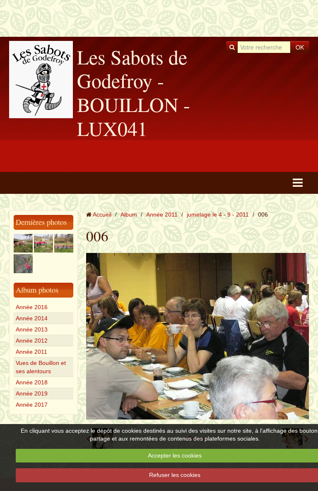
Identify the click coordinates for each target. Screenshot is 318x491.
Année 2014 (32, 318)
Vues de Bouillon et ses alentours (41, 367)
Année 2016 (32, 307)
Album (128, 214)
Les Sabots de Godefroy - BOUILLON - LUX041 (133, 92)
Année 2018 (32, 382)
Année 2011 (31, 351)
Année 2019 (32, 393)
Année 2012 (32, 340)
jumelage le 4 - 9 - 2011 (218, 214)
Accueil (102, 214)
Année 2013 (32, 329)
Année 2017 (32, 404)
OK (300, 47)
